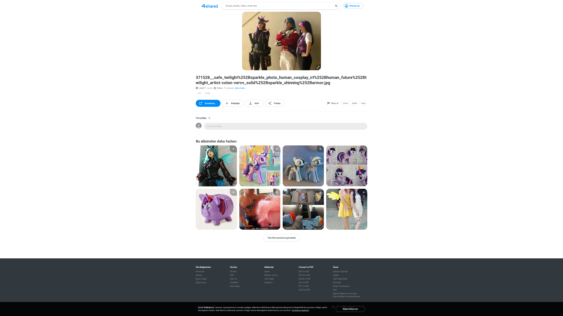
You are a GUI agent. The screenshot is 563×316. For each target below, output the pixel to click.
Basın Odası (201, 279)
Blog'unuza (201, 282)
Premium (200, 271)
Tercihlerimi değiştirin (300, 310)
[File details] (216, 165)
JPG (199, 93)
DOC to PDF (304, 271)
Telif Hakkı (269, 279)
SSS (232, 275)
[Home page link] (210, 5)
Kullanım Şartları (340, 271)
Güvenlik (337, 282)
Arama (199, 275)
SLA (335, 290)
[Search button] (336, 5)
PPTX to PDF (304, 275)
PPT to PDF (304, 286)
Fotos (220, 88)
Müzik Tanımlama (341, 286)
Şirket (267, 271)
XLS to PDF (304, 282)
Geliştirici (268, 282)
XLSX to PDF (304, 290)
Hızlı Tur (233, 279)
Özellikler (234, 282)
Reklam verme (271, 275)
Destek (233, 271)
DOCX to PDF (305, 279)
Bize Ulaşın (235, 286)
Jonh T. (202, 88)
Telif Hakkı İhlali (340, 279)
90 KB (207, 93)
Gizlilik (336, 275)
